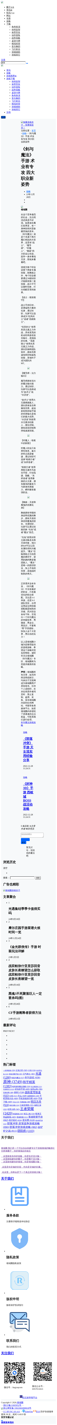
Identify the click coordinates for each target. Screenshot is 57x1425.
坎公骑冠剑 (36, 1086)
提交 (23, 842)
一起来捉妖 (9, 1070)
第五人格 (29, 1114)
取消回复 (25, 839)
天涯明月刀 (8, 1089)
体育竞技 (16, 32)
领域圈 (19, 1402)
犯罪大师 (14, 1109)
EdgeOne (29, 1411)
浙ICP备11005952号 (12, 1405)
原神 (12, 1082)
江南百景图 (27, 1105)
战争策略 (16, 38)
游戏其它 (16, 55)
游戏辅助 (16, 52)
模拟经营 (16, 43)
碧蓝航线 (18, 1114)
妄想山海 (36, 1089)
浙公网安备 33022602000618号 (17, 1408)
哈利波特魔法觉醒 (21, 1087)
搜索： (6, 878)
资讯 (9, 10)
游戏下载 (10, 78)
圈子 (10, 7)
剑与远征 (32, 1077)
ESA (38, 1411)
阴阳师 (25, 1130)
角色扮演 (16, 27)
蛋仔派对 (15, 1120)
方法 (16, 1102)
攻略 (8, 21)
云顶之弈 (22, 1070)
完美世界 (8, 1093)
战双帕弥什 (33, 1096)
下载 (8, 24)
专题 (8, 18)
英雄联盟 (22, 1117)
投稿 (3, 117)
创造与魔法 (17, 1078)
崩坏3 (19, 1092)
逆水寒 (28, 1120)
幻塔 (13, 1096)
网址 (8, 15)
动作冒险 (16, 35)
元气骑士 (29, 1074)
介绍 (32, 1070)
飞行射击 (16, 49)
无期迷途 (25, 1102)
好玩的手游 (22, 1089)
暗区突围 (14, 1105)
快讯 (10, 13)
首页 (34, 130)
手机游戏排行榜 (28, 1098)
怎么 (22, 1096)
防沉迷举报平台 (29, 1397)
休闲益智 (16, 29)
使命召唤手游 (15, 1074)
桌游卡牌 (16, 41)
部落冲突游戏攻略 (23, 1127)
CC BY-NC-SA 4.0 (11, 1411)
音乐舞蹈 (16, 46)
